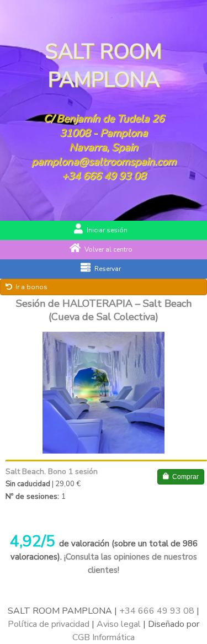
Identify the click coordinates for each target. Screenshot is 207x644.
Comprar (185, 477)
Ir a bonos (31, 287)
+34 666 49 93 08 (104, 176)
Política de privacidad (48, 624)
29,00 (65, 484)
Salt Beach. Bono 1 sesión (52, 471)
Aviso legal (119, 624)
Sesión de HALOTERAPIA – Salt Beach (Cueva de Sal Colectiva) (104, 310)
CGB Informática (103, 637)
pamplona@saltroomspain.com (103, 162)
